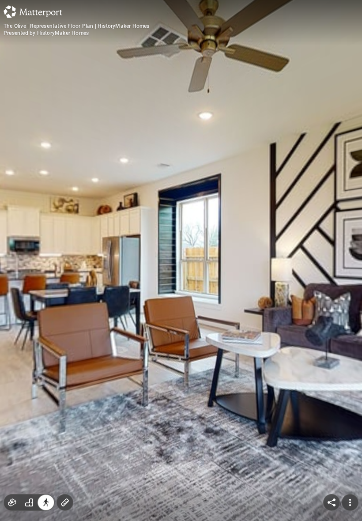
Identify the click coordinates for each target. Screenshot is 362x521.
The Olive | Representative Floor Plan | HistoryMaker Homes (77, 26)
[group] (29, 502)
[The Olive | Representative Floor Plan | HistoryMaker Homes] (181, 260)
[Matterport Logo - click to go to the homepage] (33, 11)
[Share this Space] (331, 502)
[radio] (12, 502)
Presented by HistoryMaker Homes (46, 33)
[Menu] (350, 502)
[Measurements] (65, 502)
